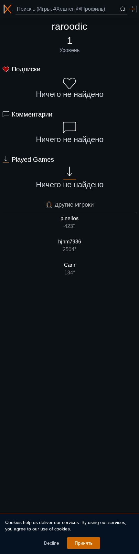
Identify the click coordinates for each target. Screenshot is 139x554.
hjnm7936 (69, 245)
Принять (83, 543)
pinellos (69, 222)
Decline (51, 543)
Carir (69, 268)
